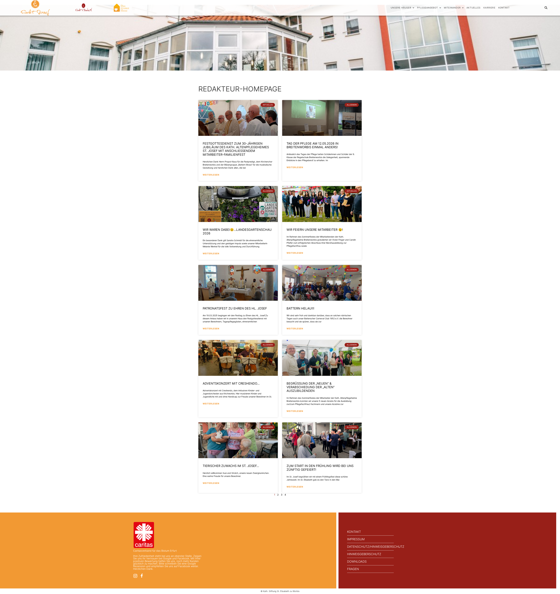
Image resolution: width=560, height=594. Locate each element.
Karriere (489, 7)
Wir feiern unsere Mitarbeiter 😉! (315, 229)
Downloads (357, 561)
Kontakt (504, 7)
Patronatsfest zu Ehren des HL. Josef (235, 308)
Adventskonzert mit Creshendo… (231, 383)
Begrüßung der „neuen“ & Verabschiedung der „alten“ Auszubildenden (311, 387)
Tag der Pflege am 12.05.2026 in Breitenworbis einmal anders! (312, 145)
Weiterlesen (211, 175)
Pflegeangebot (427, 7)
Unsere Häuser (401, 7)
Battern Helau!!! (300, 308)
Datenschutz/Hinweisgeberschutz (370, 546)
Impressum (356, 539)
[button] (546, 8)
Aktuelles (474, 7)
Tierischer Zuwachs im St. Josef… (231, 466)
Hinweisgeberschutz (364, 554)
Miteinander (452, 7)
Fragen (353, 569)
